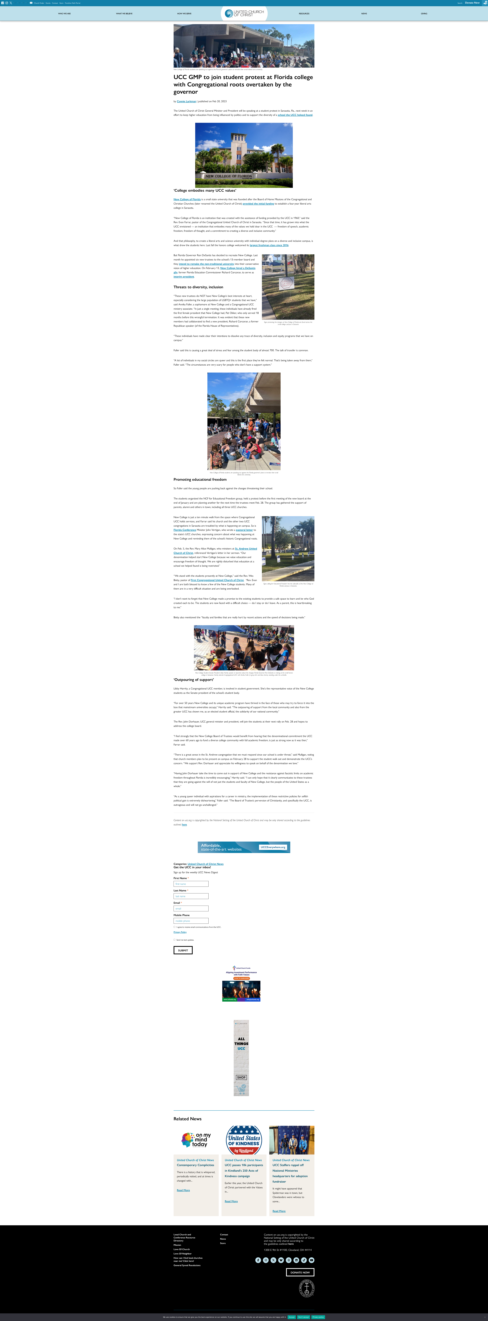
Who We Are (64, 13)
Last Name (181, 890)
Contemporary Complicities (195, 1165)
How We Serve (184, 13)
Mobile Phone (182, 914)
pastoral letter (244, 530)
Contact (55, 3)
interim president (184, 276)
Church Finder (39, 3)
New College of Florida (187, 199)
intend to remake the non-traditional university (206, 264)
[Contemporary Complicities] (196, 1140)
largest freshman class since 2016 (269, 245)
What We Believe (124, 13)
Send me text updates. (185, 940)
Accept (292, 1317)
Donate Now (472, 2)
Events (48, 3)
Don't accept (303, 1317)
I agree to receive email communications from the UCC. (199, 927)
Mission (177, 1244)
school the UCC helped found (295, 115)
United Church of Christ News (206, 864)
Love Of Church (182, 1249)
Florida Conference (185, 530)
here (184, 824)
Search (460, 3)
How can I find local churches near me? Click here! (188, 1259)
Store (61, 3)
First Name (181, 877)
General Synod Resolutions (187, 1265)
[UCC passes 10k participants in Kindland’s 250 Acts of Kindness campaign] (244, 1140)
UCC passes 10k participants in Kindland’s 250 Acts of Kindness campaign (244, 1170)
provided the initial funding (258, 203)
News (223, 1238)
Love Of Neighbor (183, 1253)
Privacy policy (318, 1317)
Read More (183, 1190)
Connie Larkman (186, 101)
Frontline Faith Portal (72, 3)
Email (178, 902)
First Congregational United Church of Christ (217, 580)
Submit (183, 950)
